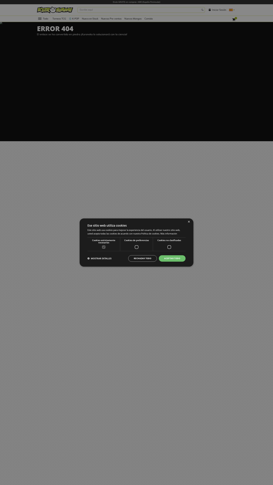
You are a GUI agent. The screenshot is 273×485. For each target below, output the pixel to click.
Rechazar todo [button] (142, 258)
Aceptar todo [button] (172, 258)
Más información (168, 233)
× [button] (189, 222)
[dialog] (136, 242)
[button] (99, 258)
